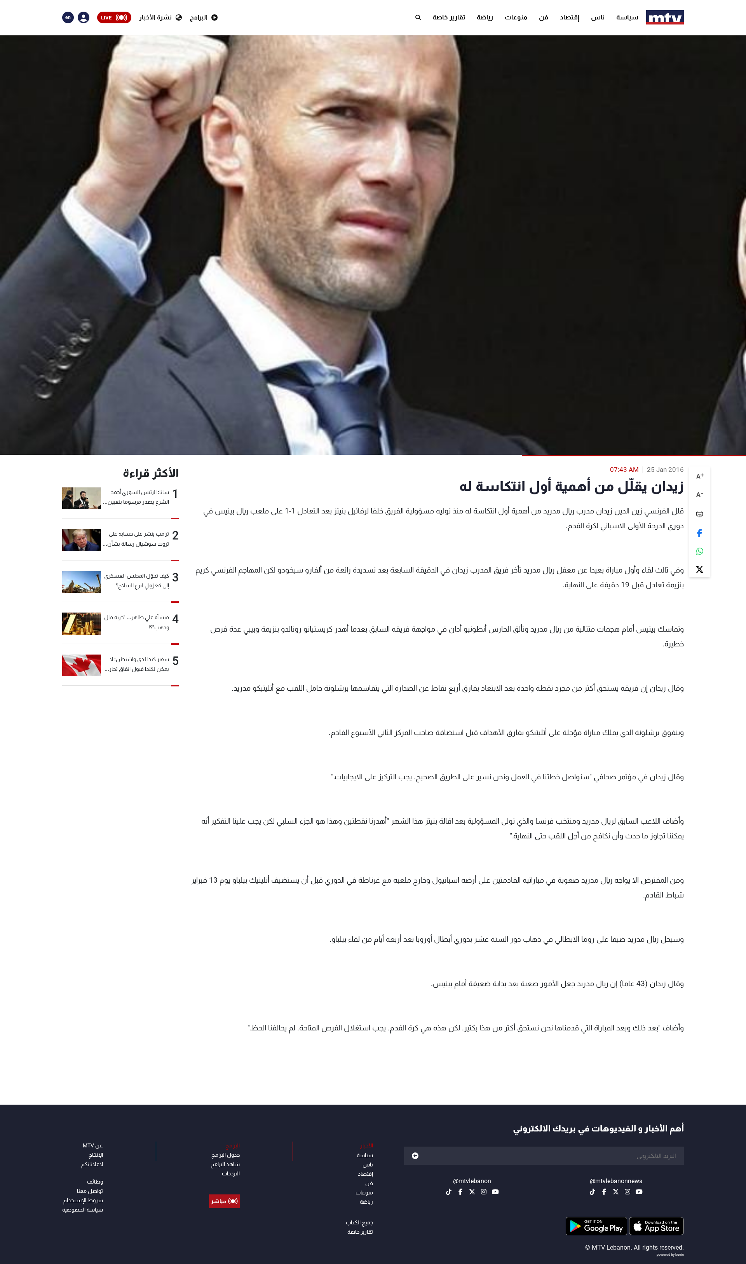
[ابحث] (418, 17)
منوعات (516, 17)
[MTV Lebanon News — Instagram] (627, 1192)
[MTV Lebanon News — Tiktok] (592, 1192)
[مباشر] (224, 1183)
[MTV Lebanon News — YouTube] (639, 1192)
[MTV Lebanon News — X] (616, 1192)
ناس (598, 17)
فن (543, 17)
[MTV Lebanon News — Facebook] (604, 1192)
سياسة (627, 17)
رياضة (485, 17)
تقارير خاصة (448, 17)
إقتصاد (569, 17)
